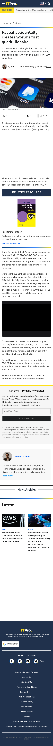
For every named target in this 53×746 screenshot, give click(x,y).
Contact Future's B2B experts (26, 721)
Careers (26, 716)
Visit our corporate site (35, 637)
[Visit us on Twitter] (20, 661)
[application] (26, 317)
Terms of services (33, 427)
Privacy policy (26, 692)
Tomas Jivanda (17, 66)
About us (26, 677)
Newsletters (26, 706)
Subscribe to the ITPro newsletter (31, 10)
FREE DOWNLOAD (11, 243)
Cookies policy (26, 701)
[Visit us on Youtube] (28, 661)
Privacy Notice (36, 430)
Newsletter (46, 116)
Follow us (33, 116)
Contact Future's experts (26, 672)
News (48, 66)
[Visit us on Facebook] (12, 661)
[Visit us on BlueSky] (35, 661)
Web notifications (26, 697)
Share (8, 116)
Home (5, 23)
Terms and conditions (27, 687)
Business (16, 23)
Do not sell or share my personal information (26, 726)
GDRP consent (26, 711)
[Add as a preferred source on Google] (10, 644)
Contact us (26, 682)
